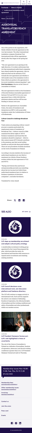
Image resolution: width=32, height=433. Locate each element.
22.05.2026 (4, 334)
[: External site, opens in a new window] (15, 200)
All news (25, 211)
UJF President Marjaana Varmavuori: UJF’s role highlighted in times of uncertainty (14, 339)
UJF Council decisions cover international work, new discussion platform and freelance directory (13, 289)
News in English (16, 7)
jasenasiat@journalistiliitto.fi (8, 389)
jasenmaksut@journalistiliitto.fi (9, 384)
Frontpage (4, 7)
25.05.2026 (4, 239)
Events (3, 415)
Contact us (5, 401)
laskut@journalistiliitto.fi (7, 394)
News (3, 19)
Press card (4, 411)
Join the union (6, 406)
